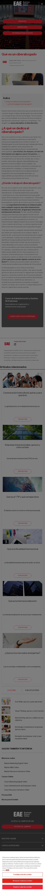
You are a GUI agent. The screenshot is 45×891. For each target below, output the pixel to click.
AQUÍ (7, 870)
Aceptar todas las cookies (22, 887)
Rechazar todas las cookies (22, 880)
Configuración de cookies (22, 874)
